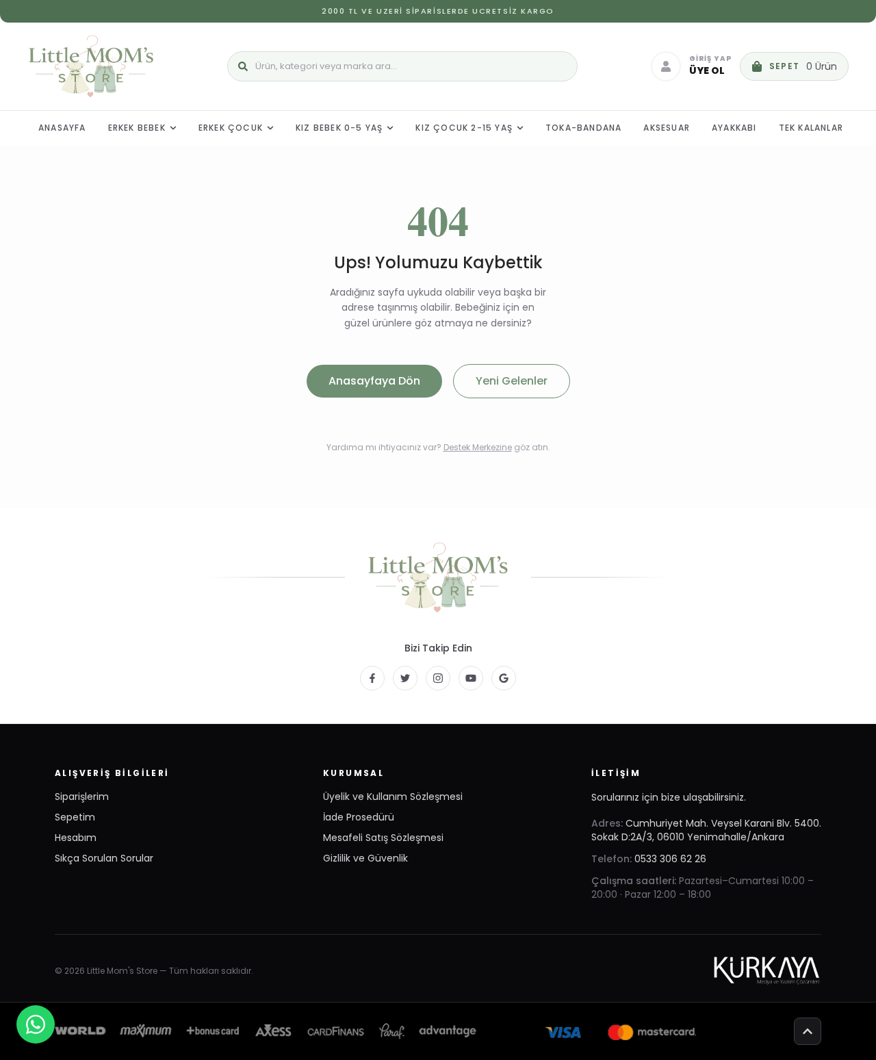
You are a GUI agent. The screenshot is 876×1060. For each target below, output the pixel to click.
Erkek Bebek (137, 127)
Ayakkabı (734, 127)
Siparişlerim (82, 796)
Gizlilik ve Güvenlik (365, 858)
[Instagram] (438, 678)
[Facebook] (372, 678)
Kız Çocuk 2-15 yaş (464, 127)
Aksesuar (666, 127)
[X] (405, 678)
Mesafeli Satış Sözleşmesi (383, 837)
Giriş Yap (710, 59)
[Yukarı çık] (807, 1031)
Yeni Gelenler (512, 381)
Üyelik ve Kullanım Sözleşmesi (393, 796)
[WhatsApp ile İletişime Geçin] (35, 1024)
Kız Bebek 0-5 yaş (339, 127)
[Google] (503, 678)
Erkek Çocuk (230, 127)
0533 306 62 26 (670, 859)
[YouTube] (471, 678)
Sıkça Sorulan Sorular (104, 858)
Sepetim (75, 817)
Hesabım (75, 837)
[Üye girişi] (666, 66)
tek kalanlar (811, 127)
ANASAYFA (62, 127)
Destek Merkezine (477, 447)
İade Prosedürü (358, 817)
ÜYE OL (707, 70)
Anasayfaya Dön (374, 381)
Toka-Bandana (583, 127)
